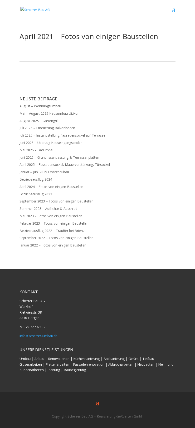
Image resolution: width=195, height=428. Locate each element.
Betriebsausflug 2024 (36, 179)
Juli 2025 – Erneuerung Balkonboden (47, 128)
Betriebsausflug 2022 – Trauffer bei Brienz (52, 230)
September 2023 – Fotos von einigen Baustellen (56, 201)
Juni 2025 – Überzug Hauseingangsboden (51, 142)
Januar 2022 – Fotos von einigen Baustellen (53, 245)
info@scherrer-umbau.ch (38, 336)
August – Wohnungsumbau (40, 106)
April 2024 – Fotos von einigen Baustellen (51, 186)
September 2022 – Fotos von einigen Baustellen (56, 238)
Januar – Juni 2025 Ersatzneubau (44, 172)
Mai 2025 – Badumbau (37, 150)
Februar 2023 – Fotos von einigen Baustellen (54, 223)
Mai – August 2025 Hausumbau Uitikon (49, 113)
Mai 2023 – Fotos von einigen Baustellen (51, 216)
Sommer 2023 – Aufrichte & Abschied (48, 208)
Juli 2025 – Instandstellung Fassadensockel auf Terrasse (62, 135)
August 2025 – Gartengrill (39, 120)
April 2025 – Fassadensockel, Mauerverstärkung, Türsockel (65, 164)
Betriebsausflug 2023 (36, 194)
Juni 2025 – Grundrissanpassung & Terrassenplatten (59, 157)
